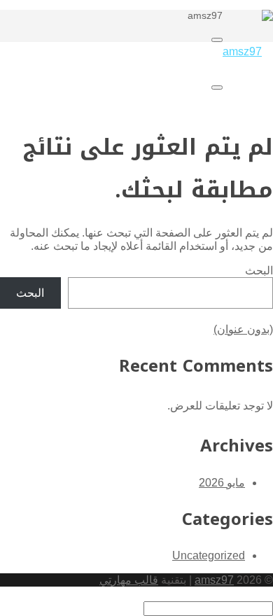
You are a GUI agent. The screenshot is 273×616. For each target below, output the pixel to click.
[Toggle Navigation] (217, 40)
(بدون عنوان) (243, 329)
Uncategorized (208, 555)
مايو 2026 (222, 483)
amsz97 (214, 580)
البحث (259, 270)
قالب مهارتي (128, 580)
